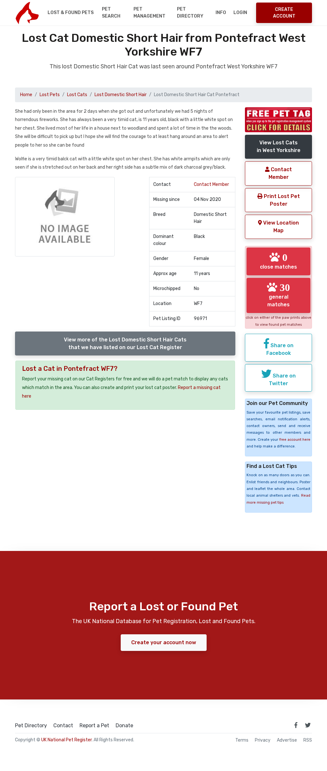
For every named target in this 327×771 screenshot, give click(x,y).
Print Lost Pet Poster (281, 200)
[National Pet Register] (27, 12)
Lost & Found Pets (71, 12)
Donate (124, 726)
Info (221, 12)
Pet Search (111, 12)
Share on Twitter (282, 379)
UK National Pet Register (66, 740)
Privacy (262, 740)
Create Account (284, 13)
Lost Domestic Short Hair (121, 94)
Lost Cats (77, 94)
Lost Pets (50, 94)
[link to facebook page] (296, 725)
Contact (63, 726)
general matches (278, 295)
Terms (241, 740)
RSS (307, 740)
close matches (278, 261)
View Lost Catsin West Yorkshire (278, 146)
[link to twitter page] (308, 725)
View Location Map (280, 226)
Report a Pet (94, 726)
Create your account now (163, 642)
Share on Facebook (279, 349)
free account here (294, 440)
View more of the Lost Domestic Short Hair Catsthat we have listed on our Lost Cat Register (125, 343)
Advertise (287, 740)
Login (240, 12)
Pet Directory (190, 12)
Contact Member (211, 184)
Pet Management (149, 12)
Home (26, 94)
